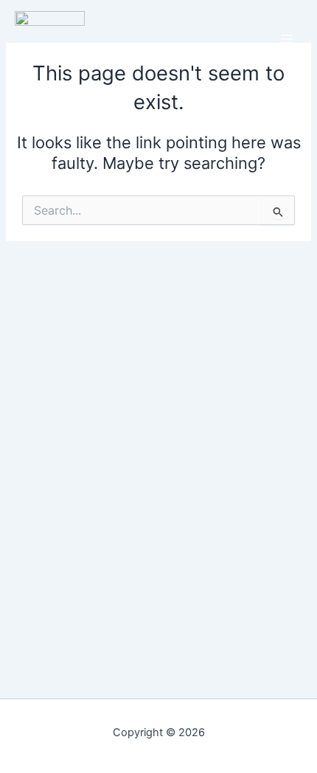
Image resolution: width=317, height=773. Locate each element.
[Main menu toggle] (286, 39)
